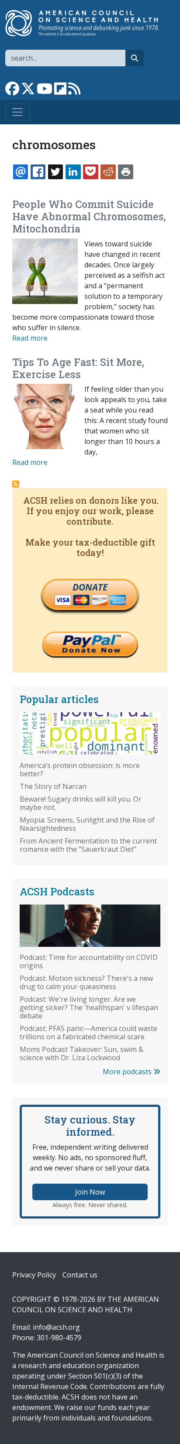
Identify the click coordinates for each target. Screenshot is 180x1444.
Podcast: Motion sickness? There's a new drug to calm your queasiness (86, 982)
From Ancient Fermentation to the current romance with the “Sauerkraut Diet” (88, 845)
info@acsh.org (56, 1327)
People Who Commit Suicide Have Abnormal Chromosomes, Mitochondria (89, 216)
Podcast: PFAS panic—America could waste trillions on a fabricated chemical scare (88, 1032)
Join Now (90, 1192)
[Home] (86, 23)
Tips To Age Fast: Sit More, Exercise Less (78, 368)
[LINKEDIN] (73, 171)
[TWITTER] (55, 171)
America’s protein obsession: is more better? (80, 769)
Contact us (79, 1275)
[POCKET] (90, 171)
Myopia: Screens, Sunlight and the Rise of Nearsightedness (87, 824)
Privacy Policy (34, 1275)
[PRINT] (125, 171)
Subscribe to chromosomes (15, 484)
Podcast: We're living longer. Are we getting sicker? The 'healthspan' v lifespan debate (89, 1007)
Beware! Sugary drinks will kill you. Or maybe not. (81, 803)
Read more (30, 338)
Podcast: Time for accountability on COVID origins (89, 961)
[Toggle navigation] (17, 112)
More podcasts (128, 1071)
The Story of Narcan (53, 786)
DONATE (90, 587)
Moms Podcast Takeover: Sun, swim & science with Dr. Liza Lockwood (81, 1053)
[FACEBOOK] (38, 171)
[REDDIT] (107, 171)
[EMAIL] (20, 171)
